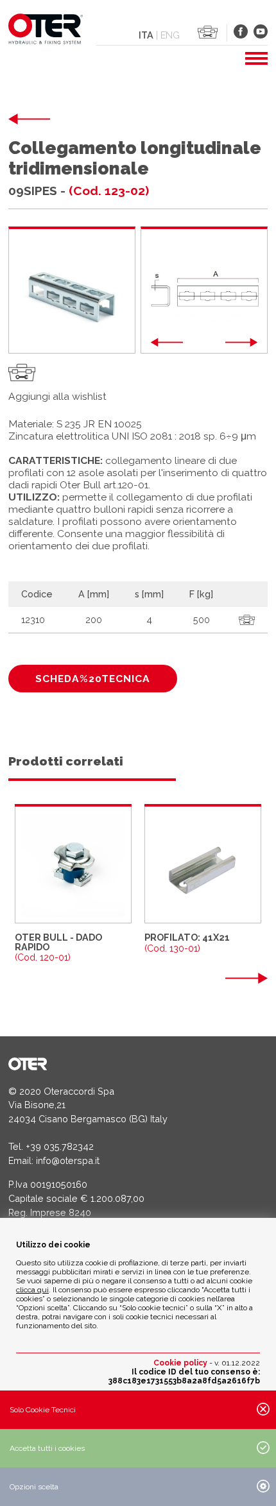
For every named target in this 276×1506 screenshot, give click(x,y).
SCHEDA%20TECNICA (92, 678)
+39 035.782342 (60, 1146)
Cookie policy (180, 1362)
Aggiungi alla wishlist (57, 396)
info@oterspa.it (67, 1160)
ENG (170, 35)
